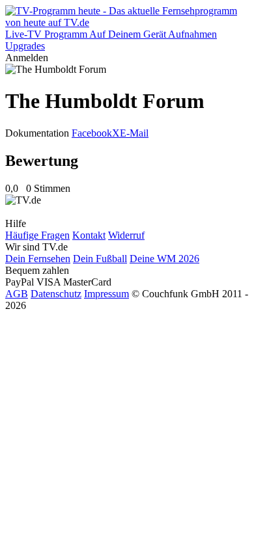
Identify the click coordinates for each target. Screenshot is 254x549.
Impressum (106, 293)
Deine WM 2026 (164, 258)
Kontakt (89, 235)
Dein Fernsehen (37, 258)
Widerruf (126, 235)
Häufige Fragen (37, 235)
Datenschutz (56, 293)
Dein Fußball (100, 258)
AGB (16, 293)
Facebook (92, 133)
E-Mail (134, 133)
